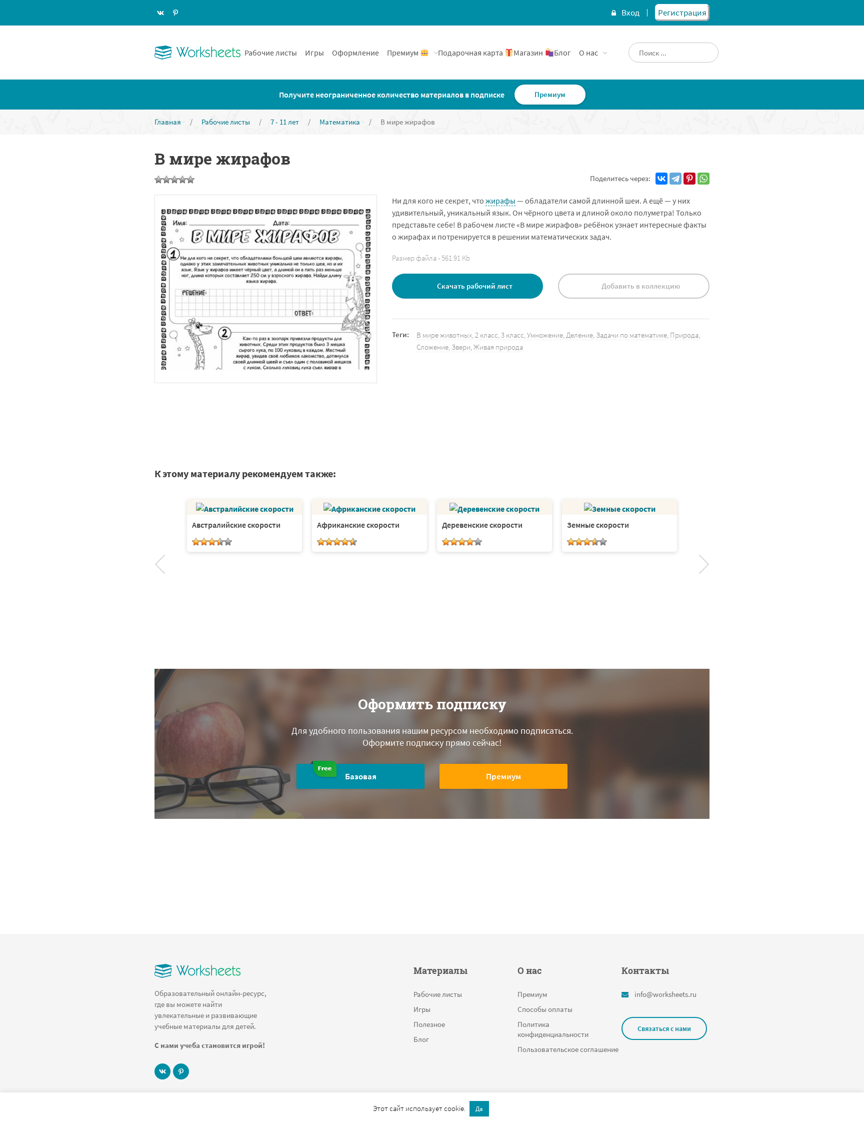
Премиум (403, 53)
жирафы (501, 201)
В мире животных (444, 335)
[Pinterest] (690, 179)
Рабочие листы (270, 53)
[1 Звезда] (158, 180)
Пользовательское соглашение (568, 1049)
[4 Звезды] (182, 180)
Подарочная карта (471, 53)
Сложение (432, 347)
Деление (579, 335)
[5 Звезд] (190, 180)
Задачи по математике (631, 335)
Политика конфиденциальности (553, 1029)
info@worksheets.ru (665, 994)
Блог (562, 53)
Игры (314, 53)
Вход (631, 12)
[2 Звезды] (166, 180)
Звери (461, 347)
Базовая (360, 776)
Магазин (529, 53)
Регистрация (682, 12)
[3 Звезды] (174, 180)
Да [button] (479, 1108)
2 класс (486, 335)
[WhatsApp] (704, 179)
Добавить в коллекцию (641, 286)
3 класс (512, 335)
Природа (684, 335)
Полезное (429, 1024)
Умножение (545, 335)
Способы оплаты (545, 1009)
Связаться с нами (664, 1028)
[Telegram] (676, 179)
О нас (588, 53)
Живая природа (498, 347)
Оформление (355, 53)
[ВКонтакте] (662, 179)
